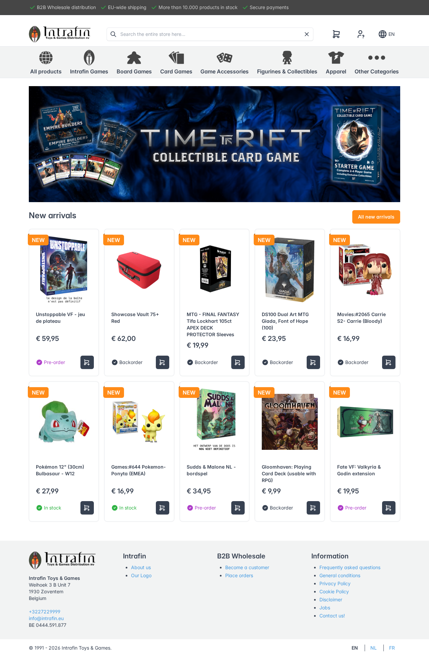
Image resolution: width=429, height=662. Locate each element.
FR (392, 648)
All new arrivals (376, 217)
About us (141, 567)
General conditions (339, 575)
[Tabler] (59, 34)
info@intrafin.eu (46, 618)
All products (46, 71)
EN (391, 34)
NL (373, 648)
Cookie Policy (334, 591)
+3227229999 (44, 611)
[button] (89, 62)
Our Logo (141, 575)
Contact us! (332, 615)
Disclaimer (330, 599)
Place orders (239, 575)
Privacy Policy (335, 583)
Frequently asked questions (349, 567)
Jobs (324, 607)
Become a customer (247, 567)
